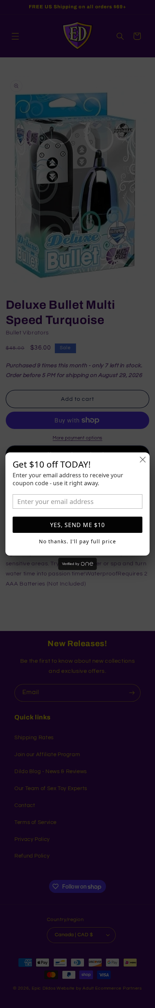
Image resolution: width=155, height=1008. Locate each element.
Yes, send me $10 (77, 525)
